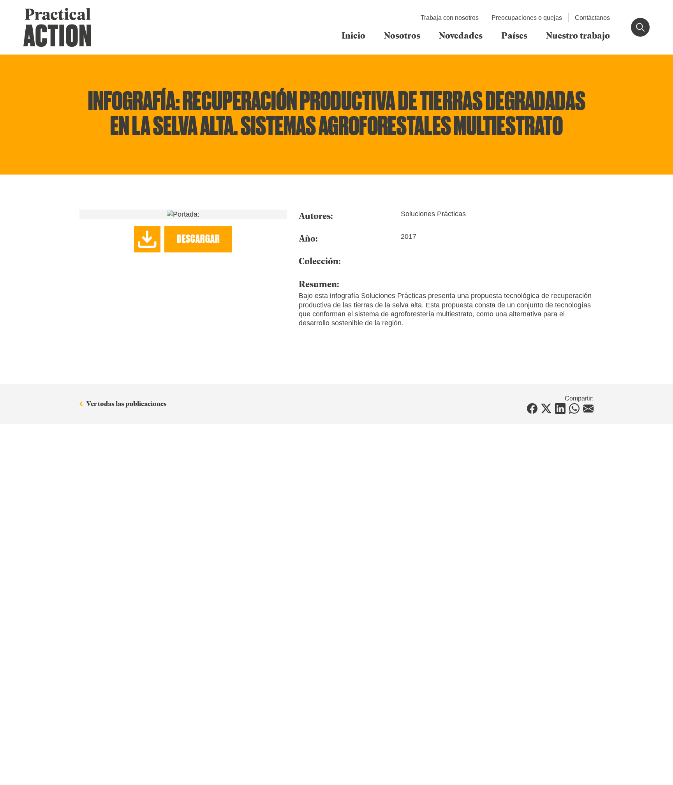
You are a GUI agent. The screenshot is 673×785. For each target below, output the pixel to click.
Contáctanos (592, 17)
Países (514, 35)
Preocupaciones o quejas (527, 17)
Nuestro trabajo (578, 35)
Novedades (461, 35)
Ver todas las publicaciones (126, 404)
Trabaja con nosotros (450, 17)
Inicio (353, 35)
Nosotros (402, 35)
